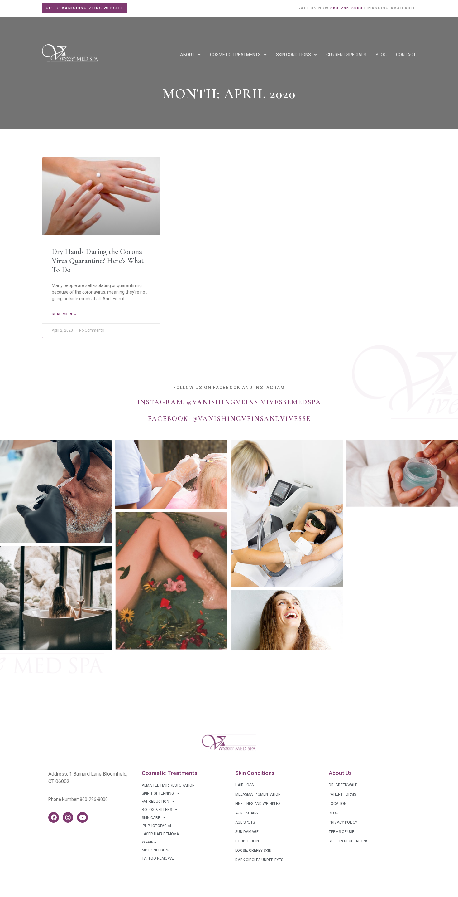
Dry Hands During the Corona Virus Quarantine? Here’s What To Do (98, 260)
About (187, 54)
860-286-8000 (94, 799)
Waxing (149, 842)
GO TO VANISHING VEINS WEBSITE (84, 8)
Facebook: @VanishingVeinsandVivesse (229, 419)
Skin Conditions (293, 54)
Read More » (64, 314)
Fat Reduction (155, 801)
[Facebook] (53, 817)
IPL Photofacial (157, 826)
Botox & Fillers (157, 809)
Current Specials (346, 54)
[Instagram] (68, 817)
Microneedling (156, 850)
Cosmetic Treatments (235, 54)
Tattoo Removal (158, 858)
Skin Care (151, 818)
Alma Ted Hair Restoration (168, 785)
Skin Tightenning (158, 793)
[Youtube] (82, 817)
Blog (381, 54)
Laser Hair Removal (161, 834)
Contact (406, 54)
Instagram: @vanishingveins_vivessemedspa (229, 402)
